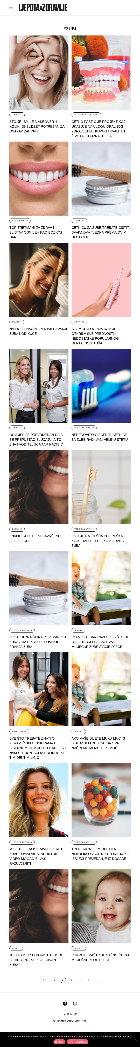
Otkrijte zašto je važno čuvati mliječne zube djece (101, 957)
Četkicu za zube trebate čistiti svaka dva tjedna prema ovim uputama (101, 232)
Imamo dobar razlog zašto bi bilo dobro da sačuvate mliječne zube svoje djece (100, 642)
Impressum (70, 1014)
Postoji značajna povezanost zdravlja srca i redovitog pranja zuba (38, 642)
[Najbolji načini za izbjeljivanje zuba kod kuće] (38, 280)
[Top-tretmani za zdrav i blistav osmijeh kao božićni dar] (38, 179)
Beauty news (19, 731)
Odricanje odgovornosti (70, 1021)
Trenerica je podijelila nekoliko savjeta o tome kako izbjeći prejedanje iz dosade (100, 854)
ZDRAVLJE (17, 115)
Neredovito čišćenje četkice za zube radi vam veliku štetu (100, 437)
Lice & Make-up (20, 221)
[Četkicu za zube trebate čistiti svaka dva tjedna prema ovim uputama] (101, 179)
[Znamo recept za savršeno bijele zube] (38, 487)
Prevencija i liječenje (86, 115)
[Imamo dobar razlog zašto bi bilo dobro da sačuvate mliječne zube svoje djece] (101, 588)
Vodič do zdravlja (84, 428)
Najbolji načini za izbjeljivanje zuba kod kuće (38, 331)
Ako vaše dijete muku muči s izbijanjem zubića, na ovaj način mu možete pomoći (98, 743)
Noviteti (16, 322)
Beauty (16, 948)
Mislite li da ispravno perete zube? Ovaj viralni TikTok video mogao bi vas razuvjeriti (37, 856)
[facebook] (65, 1003)
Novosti (78, 731)
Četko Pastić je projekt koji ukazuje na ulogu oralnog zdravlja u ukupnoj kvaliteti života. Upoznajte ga (99, 129)
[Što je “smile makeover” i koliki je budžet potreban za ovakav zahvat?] (38, 72)
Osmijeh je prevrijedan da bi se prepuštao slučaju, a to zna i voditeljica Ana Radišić (36, 439)
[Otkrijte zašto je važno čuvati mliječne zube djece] (101, 906)
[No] (135, 1039)
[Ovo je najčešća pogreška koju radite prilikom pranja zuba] (101, 487)
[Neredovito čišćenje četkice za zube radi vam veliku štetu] (101, 386)
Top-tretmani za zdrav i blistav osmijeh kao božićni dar (35, 232)
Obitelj (78, 630)
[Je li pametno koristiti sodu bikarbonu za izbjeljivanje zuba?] (38, 906)
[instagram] (75, 1003)
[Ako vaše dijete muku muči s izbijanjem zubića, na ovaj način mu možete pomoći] (101, 689)
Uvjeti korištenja (78, 1041)
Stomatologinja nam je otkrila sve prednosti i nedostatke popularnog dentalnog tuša (95, 336)
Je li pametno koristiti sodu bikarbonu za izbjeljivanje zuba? (36, 960)
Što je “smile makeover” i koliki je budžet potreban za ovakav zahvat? (37, 126)
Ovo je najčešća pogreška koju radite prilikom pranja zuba (98, 540)
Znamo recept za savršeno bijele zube (35, 538)
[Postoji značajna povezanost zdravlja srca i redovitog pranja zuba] (38, 588)
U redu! (59, 1041)
